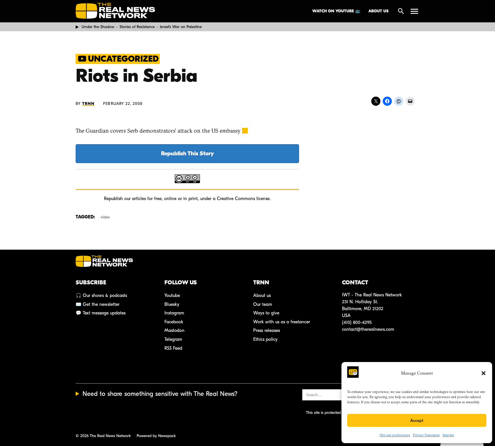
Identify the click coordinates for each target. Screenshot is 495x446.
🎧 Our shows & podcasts (101, 295)
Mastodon (174, 330)
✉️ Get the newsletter (97, 304)
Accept (416, 420)
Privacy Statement (426, 435)
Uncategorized (123, 59)
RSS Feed (173, 348)
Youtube (172, 295)
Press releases (266, 330)
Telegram (173, 339)
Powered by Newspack (156, 435)
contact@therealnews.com (368, 329)
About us (378, 11)
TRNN (88, 103)
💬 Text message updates (100, 313)
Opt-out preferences (395, 435)
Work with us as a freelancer (281, 321)
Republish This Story (187, 153)
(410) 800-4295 (357, 322)
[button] (483, 373)
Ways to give (266, 313)
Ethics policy (265, 339)
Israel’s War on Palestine (181, 26)
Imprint (448, 435)
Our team (262, 304)
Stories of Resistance (137, 26)
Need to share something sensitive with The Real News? (159, 394)
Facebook (173, 321)
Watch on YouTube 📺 (336, 11)
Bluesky (171, 304)
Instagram (174, 313)
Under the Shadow (98, 26)
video (105, 217)
